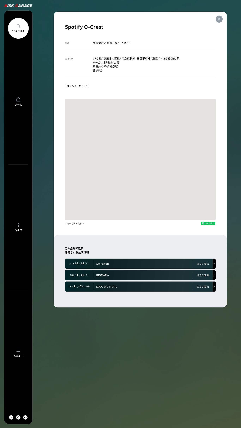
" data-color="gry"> (70, 252)
